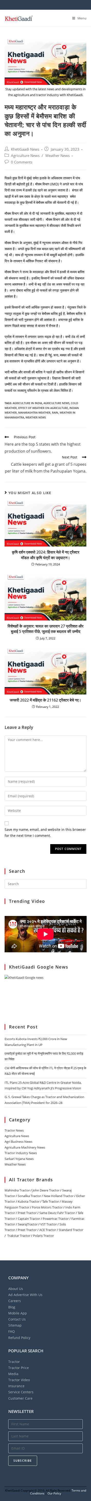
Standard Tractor (71, 1230)
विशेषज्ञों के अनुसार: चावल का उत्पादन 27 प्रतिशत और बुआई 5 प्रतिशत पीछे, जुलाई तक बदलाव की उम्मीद (45, 628)
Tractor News (14, 1130)
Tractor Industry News (21, 1153)
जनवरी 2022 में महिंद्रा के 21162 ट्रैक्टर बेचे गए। (45, 700)
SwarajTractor (28, 1224)
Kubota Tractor (29, 1201)
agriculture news (56, 403)
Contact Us (17, 1319)
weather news (35, 417)
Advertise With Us (25, 1294)
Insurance (16, 1386)
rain (55, 412)
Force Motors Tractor (47, 1207)
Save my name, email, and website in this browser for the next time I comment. (45, 832)
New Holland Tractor (59, 1196)
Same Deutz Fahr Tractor (57, 1213)
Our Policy (54, 1493)
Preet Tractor (27, 1213)
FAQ (11, 1331)
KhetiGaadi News (25, 149)
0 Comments (21, 162)
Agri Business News (18, 1141)
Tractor (14, 1361)
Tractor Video (19, 1380)
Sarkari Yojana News (19, 1159)
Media (13, 1373)
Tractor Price (18, 1367)
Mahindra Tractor (17, 1190)
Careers (14, 1300)
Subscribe (22, 1461)
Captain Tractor (29, 1218)
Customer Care (20, 1398)
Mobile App (17, 1313)
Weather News (57, 155)
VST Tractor (48, 1224)
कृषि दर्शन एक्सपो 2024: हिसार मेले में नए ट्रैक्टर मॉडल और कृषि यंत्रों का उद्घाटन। (45, 554)
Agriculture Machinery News (25, 1147)
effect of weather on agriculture (43, 408)
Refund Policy (19, 1337)
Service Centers (20, 1392)
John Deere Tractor (46, 1190)
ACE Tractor (47, 1230)
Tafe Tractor (50, 1201)
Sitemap (15, 1325)
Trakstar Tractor (18, 1235)
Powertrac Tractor (56, 1218)
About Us (15, 1288)
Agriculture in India (27, 403)
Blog (11, 1307)
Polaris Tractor (43, 1235)
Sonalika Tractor (29, 1196)
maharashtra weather (34, 412)
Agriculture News (25, 155)
